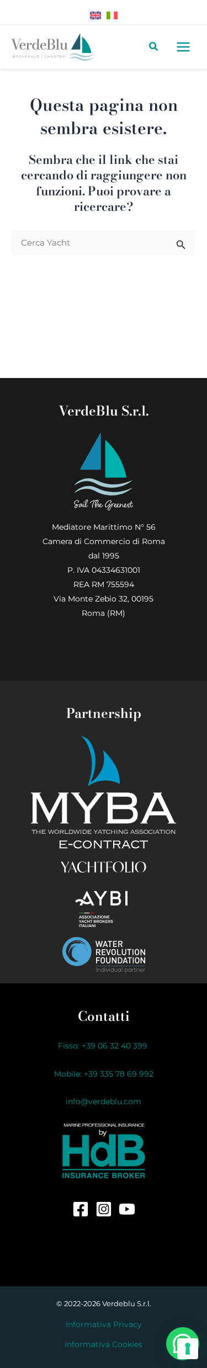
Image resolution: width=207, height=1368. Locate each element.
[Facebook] (80, 1209)
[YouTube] (127, 1209)
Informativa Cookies (103, 1344)
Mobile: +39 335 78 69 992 (103, 1074)
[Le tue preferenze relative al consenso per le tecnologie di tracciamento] (187, 1348)
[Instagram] (103, 1209)
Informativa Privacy (104, 1324)
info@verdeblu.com (103, 1101)
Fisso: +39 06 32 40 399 (104, 1046)
